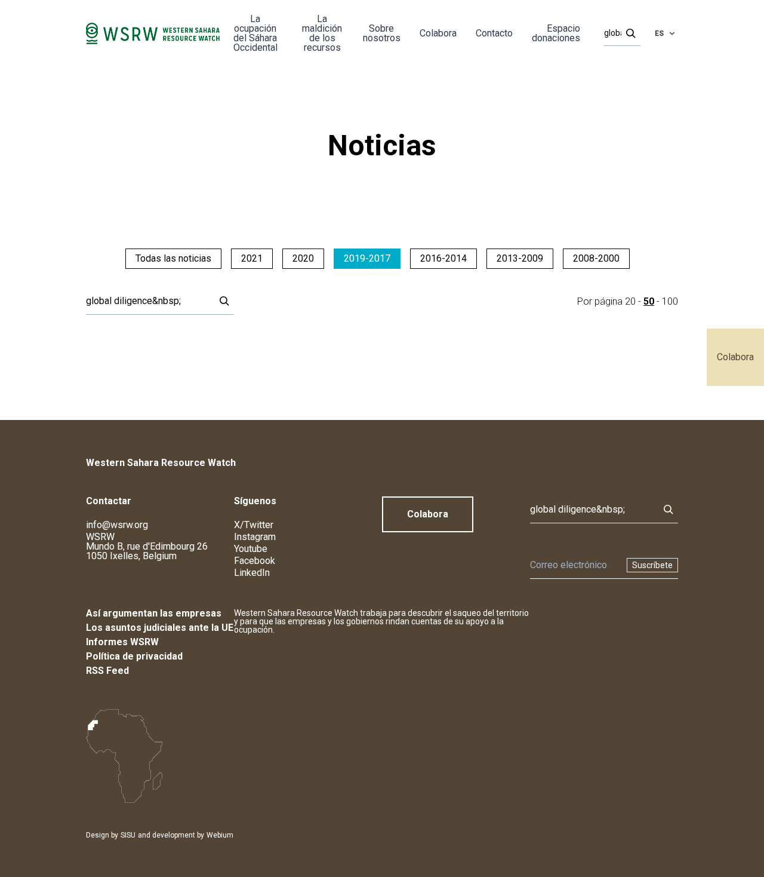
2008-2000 (596, 258)
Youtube (250, 548)
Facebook (254, 560)
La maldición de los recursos (322, 33)
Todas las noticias (173, 258)
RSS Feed (107, 670)
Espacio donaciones (556, 33)
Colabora (735, 357)
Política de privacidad (134, 656)
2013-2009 (520, 258)
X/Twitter (253, 525)
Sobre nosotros (382, 33)
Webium (220, 835)
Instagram (255, 536)
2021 (252, 258)
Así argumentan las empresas (153, 613)
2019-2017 (367, 258)
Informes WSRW (122, 642)
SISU (128, 835)
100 (670, 301)
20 (630, 301)
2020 (303, 258)
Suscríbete (652, 565)
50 (648, 301)
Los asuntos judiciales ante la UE (159, 627)
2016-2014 (443, 258)
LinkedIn (252, 572)
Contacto (494, 33)
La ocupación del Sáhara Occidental (255, 33)
